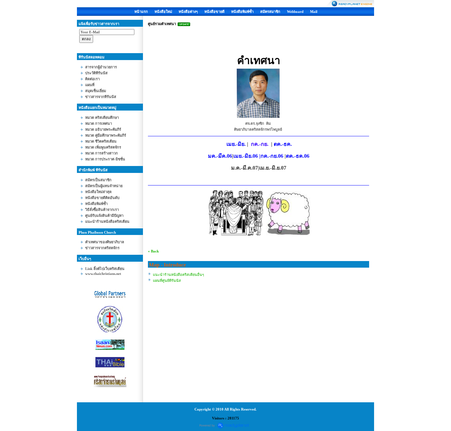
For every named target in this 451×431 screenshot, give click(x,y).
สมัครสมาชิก (270, 12)
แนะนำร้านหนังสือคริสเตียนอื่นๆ (178, 275)
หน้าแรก (141, 12)
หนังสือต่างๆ (188, 12)
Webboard (295, 12)
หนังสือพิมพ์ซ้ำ (242, 12)
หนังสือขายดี (214, 12)
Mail (313, 12)
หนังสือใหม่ (163, 12)
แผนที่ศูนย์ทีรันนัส (167, 280)
